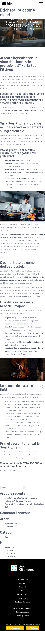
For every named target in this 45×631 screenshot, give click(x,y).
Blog (6, 537)
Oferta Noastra (22, 594)
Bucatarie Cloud (22, 580)
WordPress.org (10, 556)
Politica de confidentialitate (22, 608)
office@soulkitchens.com (22, 602)
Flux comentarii (11, 553)
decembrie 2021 (10, 526)
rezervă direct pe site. (13, 466)
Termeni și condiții (22, 616)
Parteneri (22, 583)
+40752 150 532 (22, 599)
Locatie (22, 590)
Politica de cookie (22, 612)
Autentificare (10, 547)
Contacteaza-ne (16, 628)
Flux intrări (9, 550)
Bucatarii (22, 587)
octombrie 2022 (11, 523)
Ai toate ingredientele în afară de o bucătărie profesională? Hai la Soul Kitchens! (18, 63)
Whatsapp (33, 628)
